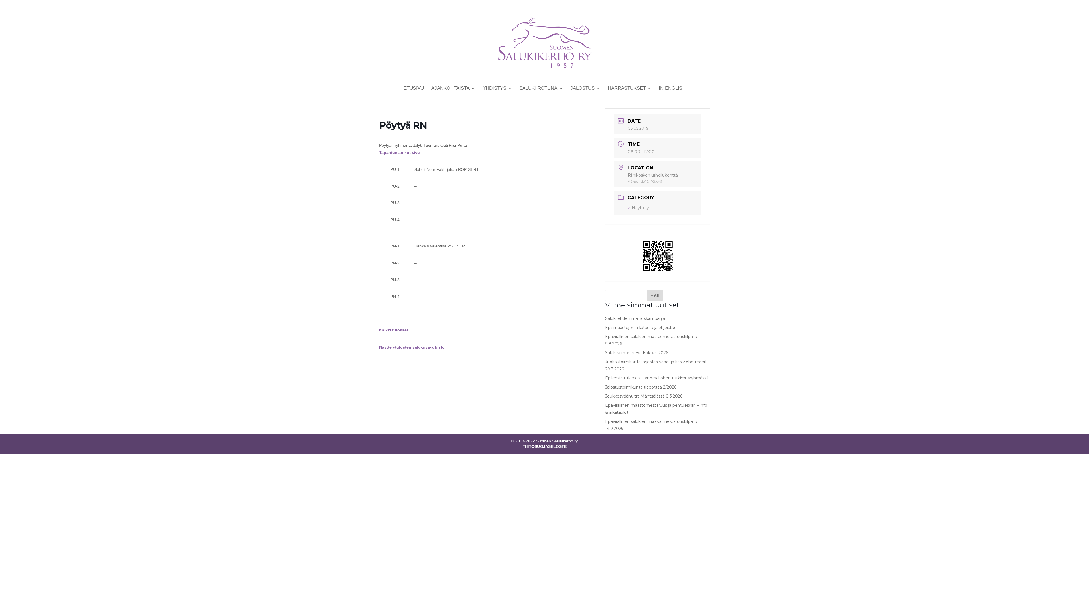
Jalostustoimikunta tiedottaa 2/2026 (640, 387)
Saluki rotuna (538, 88)
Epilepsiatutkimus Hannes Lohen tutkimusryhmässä (657, 378)
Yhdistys (494, 88)
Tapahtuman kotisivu (399, 152)
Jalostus (582, 88)
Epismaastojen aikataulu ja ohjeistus (640, 327)
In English (672, 88)
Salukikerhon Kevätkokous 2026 (636, 352)
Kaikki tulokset (393, 330)
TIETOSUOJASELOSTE (545, 446)
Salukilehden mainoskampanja (635, 318)
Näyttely (640, 207)
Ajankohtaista (450, 88)
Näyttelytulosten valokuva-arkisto (412, 347)
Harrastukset (627, 88)
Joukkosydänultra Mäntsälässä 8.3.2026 (643, 396)
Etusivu (414, 88)
